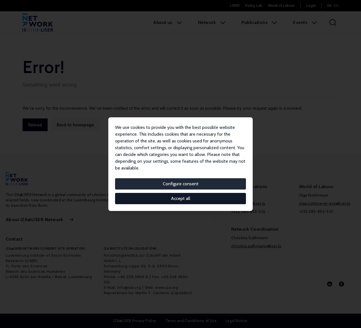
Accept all (180, 198)
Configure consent (181, 183)
